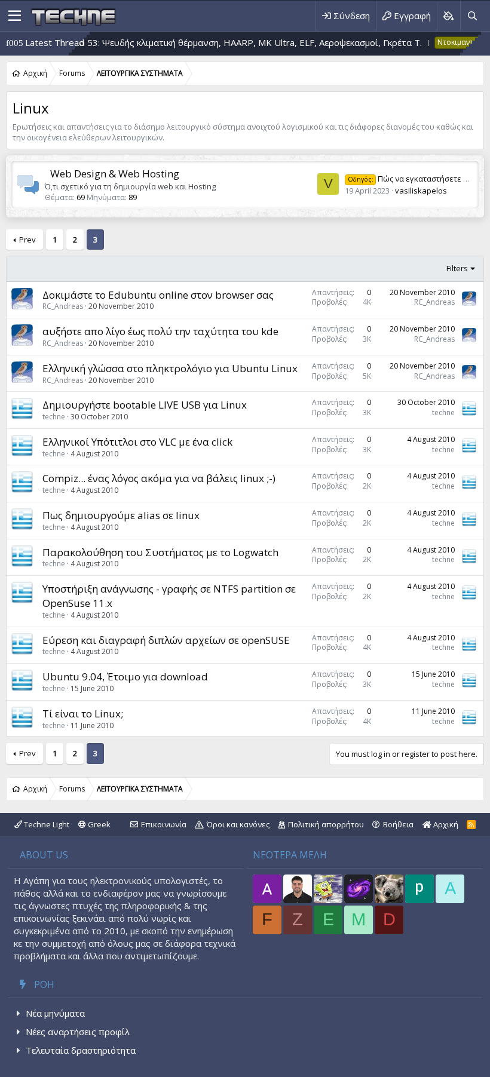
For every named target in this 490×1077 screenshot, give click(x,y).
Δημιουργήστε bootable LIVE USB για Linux (144, 405)
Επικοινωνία (163, 824)
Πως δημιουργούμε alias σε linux (121, 515)
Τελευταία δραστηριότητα (81, 1050)
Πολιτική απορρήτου (326, 824)
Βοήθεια (398, 824)
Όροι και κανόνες (238, 824)
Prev (27, 239)
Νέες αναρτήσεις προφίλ (78, 1032)
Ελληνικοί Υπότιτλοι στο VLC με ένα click (137, 442)
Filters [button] (457, 268)
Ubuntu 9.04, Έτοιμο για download (125, 676)
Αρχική (444, 824)
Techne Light (45, 824)
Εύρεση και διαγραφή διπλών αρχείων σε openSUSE (166, 640)
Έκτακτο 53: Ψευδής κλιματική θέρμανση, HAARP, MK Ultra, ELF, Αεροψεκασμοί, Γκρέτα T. (206, 42)
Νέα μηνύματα (55, 1013)
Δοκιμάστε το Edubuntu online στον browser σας (158, 295)
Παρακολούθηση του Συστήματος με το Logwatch (160, 552)
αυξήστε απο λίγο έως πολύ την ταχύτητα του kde (160, 331)
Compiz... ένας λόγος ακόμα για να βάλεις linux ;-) (158, 478)
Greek (98, 824)
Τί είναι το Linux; (82, 713)
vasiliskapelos (421, 190)
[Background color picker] (448, 16)
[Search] (472, 16)
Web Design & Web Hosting (114, 173)
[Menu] (14, 16)
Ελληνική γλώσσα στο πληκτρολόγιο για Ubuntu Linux (170, 368)
